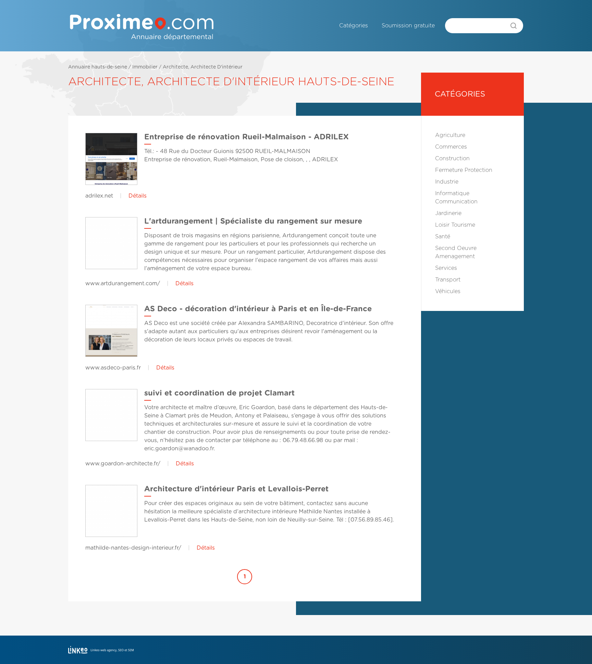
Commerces (451, 147)
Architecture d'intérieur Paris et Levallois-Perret (236, 489)
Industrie (446, 182)
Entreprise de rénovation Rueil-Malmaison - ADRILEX (246, 137)
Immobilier (145, 67)
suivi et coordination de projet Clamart (219, 393)
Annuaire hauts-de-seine (97, 67)
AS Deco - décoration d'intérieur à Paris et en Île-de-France (258, 309)
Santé (442, 236)
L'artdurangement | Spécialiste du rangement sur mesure (253, 221)
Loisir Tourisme (455, 225)
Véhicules (447, 291)
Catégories (353, 25)
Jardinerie (448, 213)
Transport (447, 280)
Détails (137, 196)
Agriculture (450, 135)
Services (446, 268)
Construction (452, 158)
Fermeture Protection (463, 170)
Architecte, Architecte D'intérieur (203, 67)
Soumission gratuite (408, 25)
